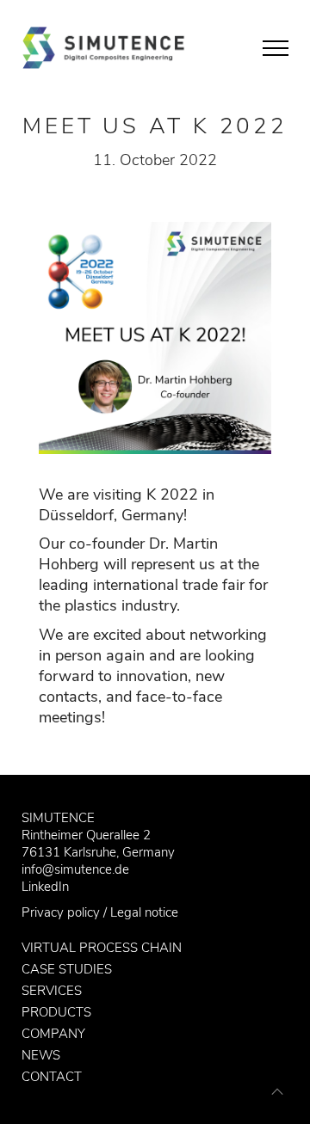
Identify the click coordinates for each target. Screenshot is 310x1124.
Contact (52, 1076)
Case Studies (67, 969)
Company (53, 1033)
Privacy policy (61, 912)
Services (52, 990)
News (41, 1055)
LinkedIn (45, 886)
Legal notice (144, 912)
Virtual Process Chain (102, 947)
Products (56, 1012)
